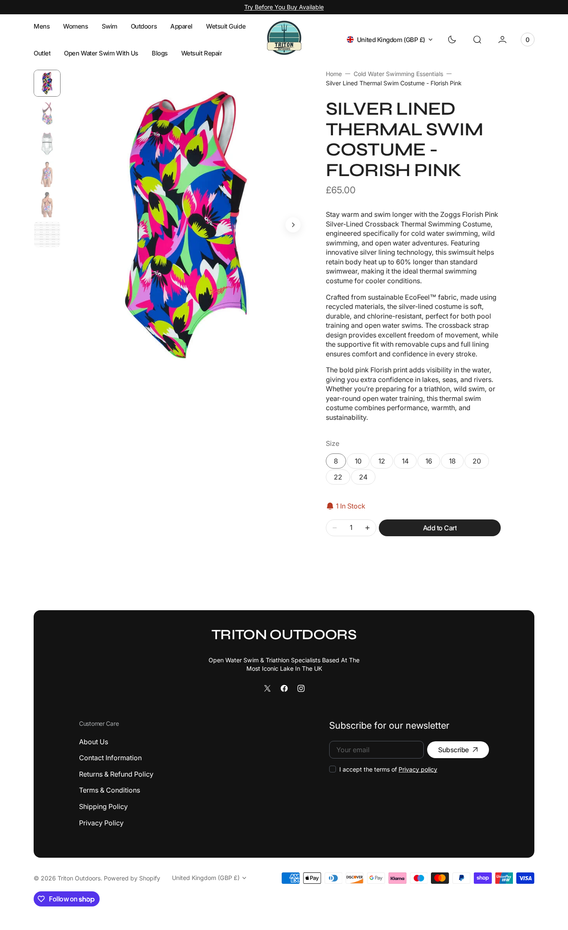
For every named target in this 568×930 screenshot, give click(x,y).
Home (334, 73)
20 (477, 461)
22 (338, 477)
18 (452, 461)
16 (432, 463)
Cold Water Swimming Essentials (398, 73)
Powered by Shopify (132, 878)
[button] (477, 39)
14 (409, 463)
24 (363, 477)
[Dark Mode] (452, 39)
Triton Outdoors (79, 878)
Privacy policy (418, 769)
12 (385, 463)
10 (362, 463)
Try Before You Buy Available (284, 7)
